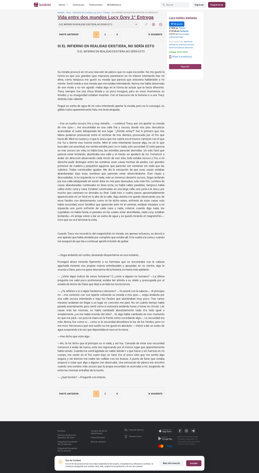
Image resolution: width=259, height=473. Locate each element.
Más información (171, 463)
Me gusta (177, 24)
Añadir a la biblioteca (182, 56)
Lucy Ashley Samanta (183, 17)
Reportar (185, 66)
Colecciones (95, 4)
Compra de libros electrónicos (99, 432)
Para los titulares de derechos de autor (67, 436)
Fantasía (184, 31)
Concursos (78, 4)
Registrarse (216, 4)
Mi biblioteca (114, 4)
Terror (68, 13)
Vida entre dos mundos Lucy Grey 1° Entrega (91, 13)
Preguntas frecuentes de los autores (67, 449)
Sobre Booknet (98, 437)
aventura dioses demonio (181, 47)
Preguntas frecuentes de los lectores (67, 443)
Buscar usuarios (98, 442)
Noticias (61, 431)
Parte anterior (69, 34)
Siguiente (156, 34)
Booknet (61, 13)
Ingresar (199, 4)
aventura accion (186, 44)
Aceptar (194, 463)
